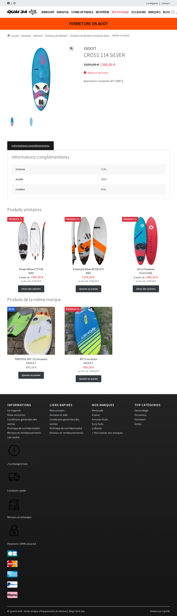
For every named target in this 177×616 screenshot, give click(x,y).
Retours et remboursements (24, 432)
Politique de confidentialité (23, 428)
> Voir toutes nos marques (107, 432)
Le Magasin (152, 3)
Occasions (138, 12)
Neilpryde (97, 410)
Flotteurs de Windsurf (56, 35)
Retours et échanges (19, 517)
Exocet (96, 415)
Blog (166, 12)
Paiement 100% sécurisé (21, 543)
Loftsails (97, 428)
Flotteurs (140, 419)
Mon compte (57, 410)
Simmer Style (100, 419)
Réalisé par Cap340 (160, 611)
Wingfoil (63, 12)
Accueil (15, 35)
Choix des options (31, 288)
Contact (166, 3)
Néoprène (102, 12)
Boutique (26, 35)
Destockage (120, 12)
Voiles (138, 424)
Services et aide (59, 415)
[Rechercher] (173, 12)
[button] (71, 48)
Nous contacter (16, 415)
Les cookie (13, 437)
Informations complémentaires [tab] (30, 145)
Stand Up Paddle (82, 12)
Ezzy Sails (98, 424)
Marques (154, 12)
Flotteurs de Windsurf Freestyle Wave (89, 35)
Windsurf (47, 12)
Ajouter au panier (88, 288)
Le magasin (14, 410)
